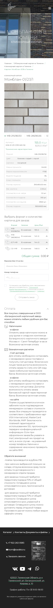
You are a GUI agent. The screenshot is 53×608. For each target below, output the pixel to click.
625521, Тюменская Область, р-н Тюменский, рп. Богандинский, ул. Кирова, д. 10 (27, 581)
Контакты (20, 532)
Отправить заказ (27, 297)
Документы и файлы (37, 532)
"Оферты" (40, 291)
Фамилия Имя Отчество (13, 261)
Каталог (7, 532)
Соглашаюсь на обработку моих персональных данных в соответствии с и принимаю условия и (27, 288)
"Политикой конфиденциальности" (23, 288)
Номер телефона (11, 272)
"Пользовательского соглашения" (22, 291)
